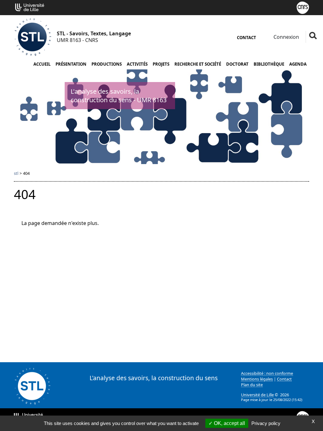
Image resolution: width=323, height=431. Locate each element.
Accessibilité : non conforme (267, 373)
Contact (246, 37)
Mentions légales (257, 379)
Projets (161, 64)
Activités (137, 64)
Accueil (41, 64)
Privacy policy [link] (265, 423)
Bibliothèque (269, 64)
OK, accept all (229, 423)
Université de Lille (257, 395)
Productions (106, 64)
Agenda (298, 64)
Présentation (71, 64)
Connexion (285, 36)
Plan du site (252, 384)
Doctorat (237, 64)
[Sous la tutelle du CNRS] (303, 6)
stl (16, 173)
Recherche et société (197, 64)
